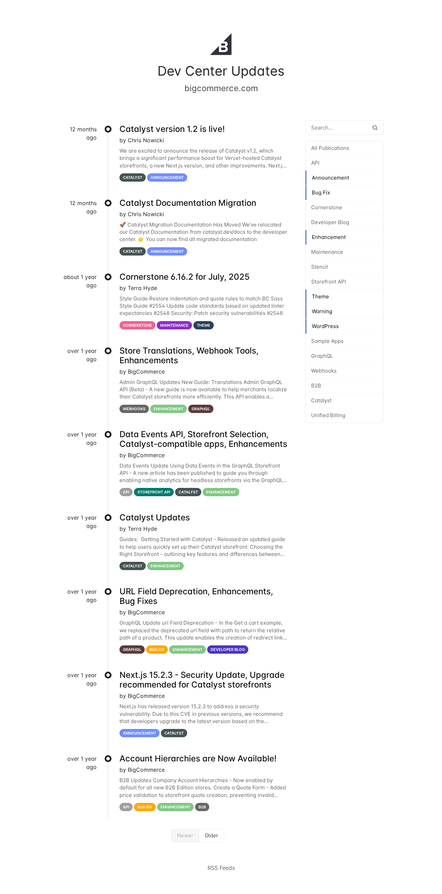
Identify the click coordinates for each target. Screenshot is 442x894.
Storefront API (328, 281)
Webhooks (324, 370)
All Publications (330, 148)
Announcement (330, 177)
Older (211, 835)
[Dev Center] (221, 45)
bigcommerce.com (221, 88)
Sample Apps (327, 341)
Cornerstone (326, 207)
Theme (320, 296)
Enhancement (329, 237)
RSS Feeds (221, 867)
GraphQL (322, 356)
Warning (322, 311)
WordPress (325, 326)
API (315, 163)
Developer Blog (330, 222)
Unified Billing (328, 415)
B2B (316, 385)
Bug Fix (321, 192)
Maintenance (327, 252)
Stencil (319, 266)
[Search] (375, 128)
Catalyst (321, 400)
